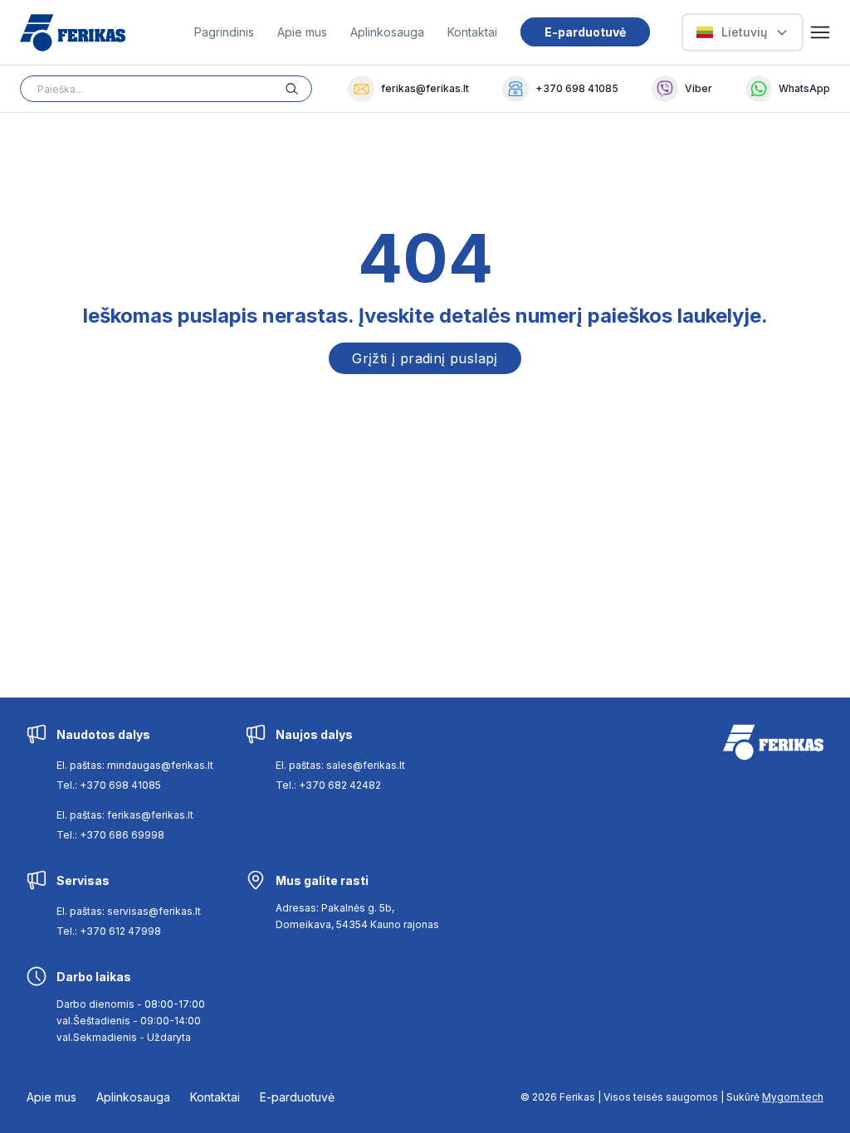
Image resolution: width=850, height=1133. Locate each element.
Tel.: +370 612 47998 (108, 931)
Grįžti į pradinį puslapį (425, 358)
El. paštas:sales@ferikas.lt (340, 765)
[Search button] (299, 88)
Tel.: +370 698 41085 (108, 785)
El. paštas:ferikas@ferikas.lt (124, 815)
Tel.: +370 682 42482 (328, 785)
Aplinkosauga (387, 32)
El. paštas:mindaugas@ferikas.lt (134, 765)
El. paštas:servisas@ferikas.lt (128, 911)
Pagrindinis (224, 32)
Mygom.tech (792, 1097)
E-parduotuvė (585, 32)
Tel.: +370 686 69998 (110, 835)
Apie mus (302, 32)
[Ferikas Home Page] (72, 32)
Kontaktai (472, 32)
